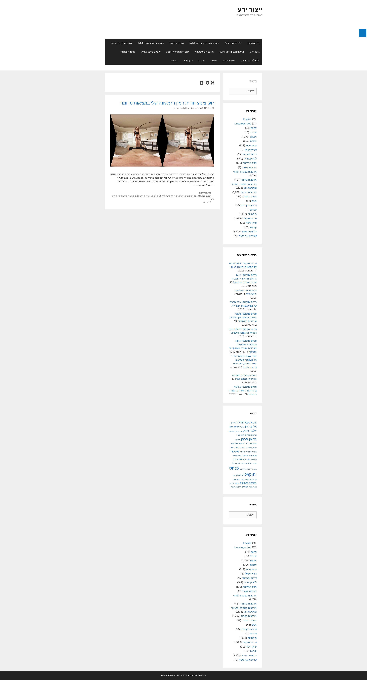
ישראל (254, 448)
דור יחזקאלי (251, 149)
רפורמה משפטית (248, 482)
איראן (233, 422)
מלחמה (248, 452)
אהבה (253, 127)
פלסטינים (243, 469)
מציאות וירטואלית (143, 196)
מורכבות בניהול (177, 43)
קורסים (202, 60)
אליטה (242, 427)
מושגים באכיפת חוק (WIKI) (231, 51)
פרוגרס (239, 475)
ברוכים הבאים (253, 43)
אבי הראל (243, 422)
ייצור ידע (250, 9)
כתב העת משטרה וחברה (177, 51)
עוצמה (254, 463)
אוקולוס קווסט (191, 196)
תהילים (245, 487)
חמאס (238, 440)
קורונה (253, 227)
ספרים (214, 60)
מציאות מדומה (127, 196)
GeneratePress (169, 675)
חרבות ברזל (251, 443)
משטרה (234, 451)
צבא (234, 475)
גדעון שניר (240, 435)
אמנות (253, 141)
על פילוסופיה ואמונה (250, 60)
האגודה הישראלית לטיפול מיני (164, 196)
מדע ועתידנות (205, 192)
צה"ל (255, 480)
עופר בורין (238, 459)
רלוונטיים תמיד (249, 231)
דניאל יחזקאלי (249, 154)
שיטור (236, 483)
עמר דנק (245, 463)
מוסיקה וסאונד (249, 167)
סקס (118, 196)
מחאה (254, 452)
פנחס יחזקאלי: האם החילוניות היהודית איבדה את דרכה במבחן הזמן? (244, 279)
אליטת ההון (234, 426)
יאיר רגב (234, 443)
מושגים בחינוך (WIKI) (150, 51)
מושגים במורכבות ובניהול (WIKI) (204, 43)
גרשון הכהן (254, 51)
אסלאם (232, 431)
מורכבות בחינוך (128, 51)
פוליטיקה (252, 214)
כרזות (250, 448)
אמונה (253, 136)
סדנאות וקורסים (249, 205)
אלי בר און (251, 426)
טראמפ (241, 444)
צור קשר (173, 60)
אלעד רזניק (250, 431)
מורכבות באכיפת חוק (204, 51)
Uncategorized (242, 123)
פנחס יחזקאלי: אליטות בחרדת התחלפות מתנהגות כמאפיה (243, 390)
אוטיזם (253, 132)
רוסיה (243, 479)
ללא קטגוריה (250, 158)
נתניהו (247, 459)
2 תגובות (207, 202)
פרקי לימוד (188, 60)
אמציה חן (239, 431)
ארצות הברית (251, 435)
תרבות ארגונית (236, 487)
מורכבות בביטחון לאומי (121, 43)
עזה (249, 463)
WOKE (253, 422)
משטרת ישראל (249, 455)
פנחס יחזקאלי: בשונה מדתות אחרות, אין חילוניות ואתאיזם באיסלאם (243, 317)
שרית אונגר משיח (248, 236)
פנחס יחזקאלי (249, 218)
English (247, 119)
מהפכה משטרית (239, 447)
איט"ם (181, 196)
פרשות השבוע (228, 60)
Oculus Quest (204, 196)
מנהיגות (242, 452)
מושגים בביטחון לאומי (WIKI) (150, 43)
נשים (254, 201)
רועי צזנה (236, 479)
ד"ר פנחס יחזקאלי (233, 43)
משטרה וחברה (249, 196)
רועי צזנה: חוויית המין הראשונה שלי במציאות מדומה (167, 103)
